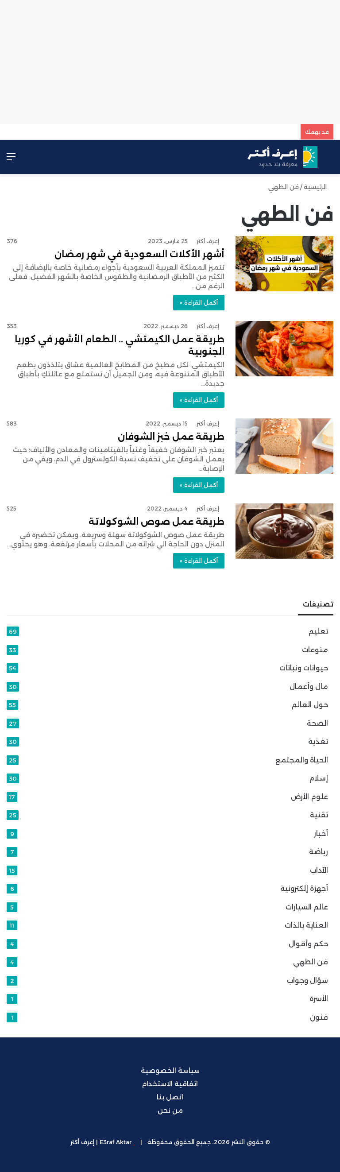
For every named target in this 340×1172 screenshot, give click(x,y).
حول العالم (310, 704)
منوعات (315, 650)
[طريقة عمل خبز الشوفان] (284, 446)
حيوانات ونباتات (303, 668)
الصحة (317, 723)
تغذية (318, 741)
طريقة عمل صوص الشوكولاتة (156, 521)
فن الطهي (310, 962)
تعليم (318, 631)
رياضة (318, 851)
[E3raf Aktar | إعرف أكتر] (282, 157)
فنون (319, 1017)
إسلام (318, 778)
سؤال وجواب (307, 980)
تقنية (319, 815)
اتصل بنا (170, 1097)
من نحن (170, 1110)
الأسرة (318, 998)
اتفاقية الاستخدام (170, 1083)
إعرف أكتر (208, 241)
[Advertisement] (170, 62)
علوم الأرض (309, 797)
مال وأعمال (309, 686)
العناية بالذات (306, 925)
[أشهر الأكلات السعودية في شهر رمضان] (284, 263)
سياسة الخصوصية (170, 1070)
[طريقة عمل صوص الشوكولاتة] (284, 531)
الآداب (319, 870)
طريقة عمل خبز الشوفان (171, 436)
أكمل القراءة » (199, 302)
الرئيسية (316, 187)
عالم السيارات (307, 907)
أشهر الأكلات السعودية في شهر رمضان (139, 254)
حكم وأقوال (308, 944)
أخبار (321, 833)
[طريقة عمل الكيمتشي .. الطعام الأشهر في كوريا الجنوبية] (284, 348)
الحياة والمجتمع (301, 760)
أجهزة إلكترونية (304, 888)
